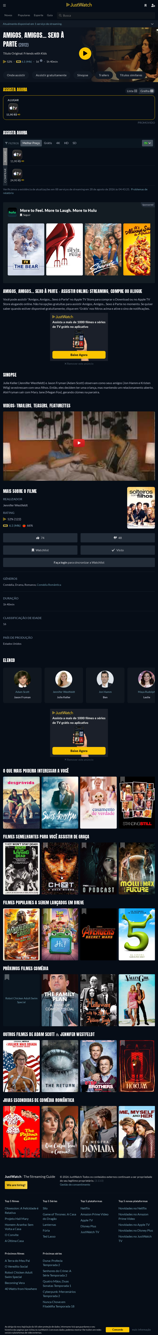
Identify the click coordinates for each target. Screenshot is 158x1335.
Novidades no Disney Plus (135, 1230)
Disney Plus (88, 1226)
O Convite (11, 1235)
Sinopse (82, 75)
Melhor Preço (31, 143)
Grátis (48, 143)
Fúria (46, 1230)
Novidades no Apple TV (134, 1224)
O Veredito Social (16, 1266)
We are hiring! (16, 1185)
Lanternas (49, 1224)
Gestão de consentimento (75, 1184)
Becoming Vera (15, 1283)
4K (58, 143)
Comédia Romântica (49, 584)
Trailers (104, 75)
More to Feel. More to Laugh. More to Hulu (58, 210)
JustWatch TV (90, 1232)
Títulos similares (131, 75)
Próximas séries (52, 1253)
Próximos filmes (14, 1253)
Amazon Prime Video (94, 1214)
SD (74, 143)
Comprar (5, 176)
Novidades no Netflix (132, 1208)
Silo (45, 1208)
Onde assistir (16, 75)
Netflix (85, 1208)
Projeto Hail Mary (17, 1218)
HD (66, 143)
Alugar (13, 100)
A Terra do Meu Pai (17, 1260)
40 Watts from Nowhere (21, 1289)
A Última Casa (14, 1241)
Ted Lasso (49, 1236)
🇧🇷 (146, 143)
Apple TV (87, 1220)
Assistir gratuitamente (51, 75)
